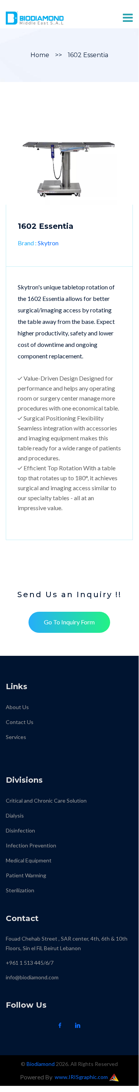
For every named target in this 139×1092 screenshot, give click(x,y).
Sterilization (20, 890)
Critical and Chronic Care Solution (46, 800)
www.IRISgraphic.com (82, 1077)
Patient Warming (26, 875)
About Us (17, 707)
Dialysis (15, 815)
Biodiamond (41, 1064)
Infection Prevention (31, 845)
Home (39, 55)
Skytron (48, 242)
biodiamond (19, 752)
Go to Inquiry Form (69, 622)
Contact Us (19, 722)
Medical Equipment (29, 860)
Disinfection (20, 830)
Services (16, 737)
